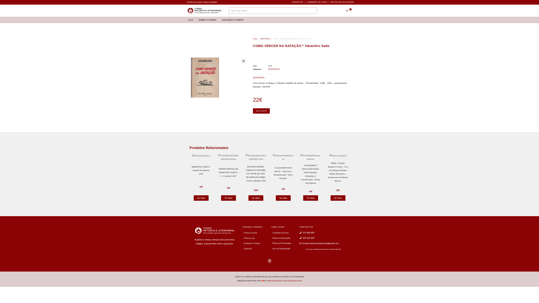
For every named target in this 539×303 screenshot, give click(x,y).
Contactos (297, 2)
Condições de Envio (317, 2)
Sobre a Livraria (207, 20)
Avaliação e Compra (233, 20)
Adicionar (261, 111)
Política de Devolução (342, 2)
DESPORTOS (265, 38)
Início (255, 38)
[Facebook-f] (269, 261)
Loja (190, 20)
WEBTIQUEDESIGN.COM (277, 281)
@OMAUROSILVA (295, 281)
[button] (243, 61)
